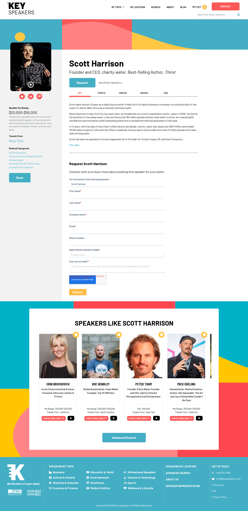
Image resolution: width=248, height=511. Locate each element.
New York (16, 140)
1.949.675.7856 (223, 472)
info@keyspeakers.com (228, 478)
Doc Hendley (101, 384)
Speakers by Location (181, 466)
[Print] (31, 96)
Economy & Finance (65, 488)
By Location (137, 7)
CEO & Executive (17, 152)
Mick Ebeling (186, 384)
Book (19, 177)
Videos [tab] (123, 92)
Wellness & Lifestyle (140, 488)
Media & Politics (100, 488)
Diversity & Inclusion (66, 482)
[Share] (39, 96)
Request (82, 82)
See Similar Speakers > (110, 82)
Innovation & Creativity (21, 167)
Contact (225, 6)
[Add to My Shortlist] (22, 96)
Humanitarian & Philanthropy (24, 163)
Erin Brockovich (57, 384)
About (170, 7)
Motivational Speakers (142, 472)
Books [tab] (144, 92)
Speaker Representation (183, 486)
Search (155, 7)
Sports (132, 482)
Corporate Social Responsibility (25, 156)
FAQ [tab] (166, 92)
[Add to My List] (76, 335)
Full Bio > (74, 145)
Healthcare (97, 482)
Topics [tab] (101, 92)
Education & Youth (102, 472)
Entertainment (99, 477)
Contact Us (218, 484)
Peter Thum (143, 384)
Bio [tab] (80, 92)
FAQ (214, 490)
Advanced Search (124, 437)
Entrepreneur (16, 160)
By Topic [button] (117, 7)
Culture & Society (64, 477)
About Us (172, 479)
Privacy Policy (219, 497)
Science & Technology (141, 477)
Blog (183, 7)
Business (58, 472)
